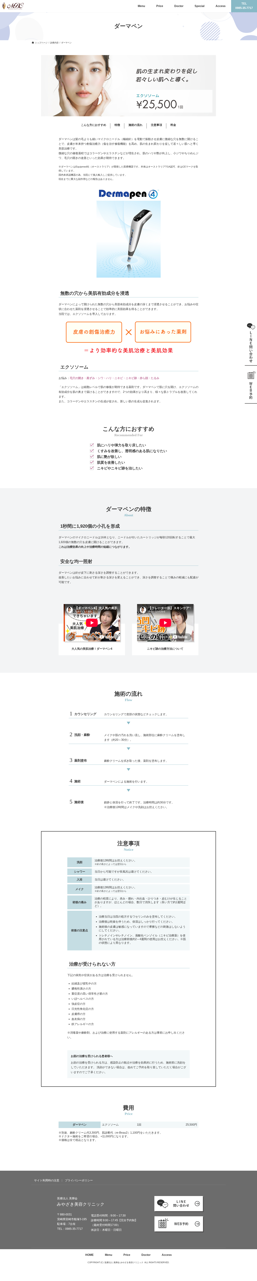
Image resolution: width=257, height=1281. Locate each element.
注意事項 (156, 124)
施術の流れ (135, 124)
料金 (173, 124)
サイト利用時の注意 (46, 1180)
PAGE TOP (245, 1235)
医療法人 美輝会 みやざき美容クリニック (124, 1262)
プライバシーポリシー (79, 1180)
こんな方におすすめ (93, 124)
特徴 (117, 124)
